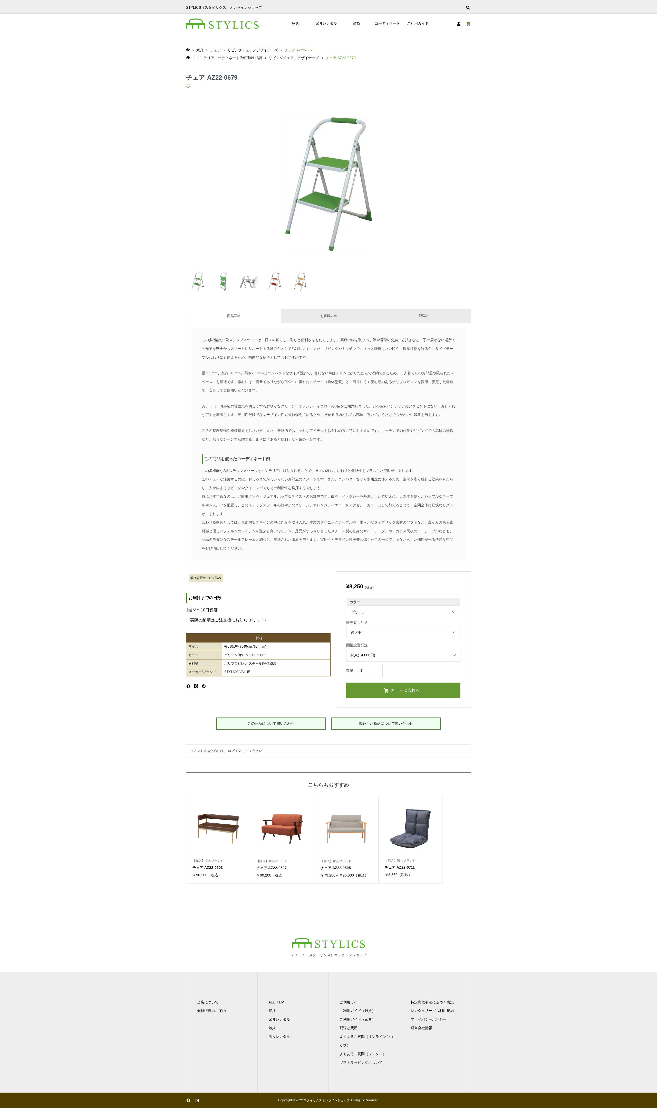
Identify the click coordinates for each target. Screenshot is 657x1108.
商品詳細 (233, 316)
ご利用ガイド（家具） (357, 1019)
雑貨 (356, 23)
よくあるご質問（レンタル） (363, 1054)
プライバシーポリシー (429, 1019)
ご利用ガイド (418, 23)
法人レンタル (279, 1037)
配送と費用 (349, 1028)
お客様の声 (328, 316)
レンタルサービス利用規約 (432, 1011)
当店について (208, 1002)
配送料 (424, 316)
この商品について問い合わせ (271, 723)
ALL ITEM (276, 1002)
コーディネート (387, 23)
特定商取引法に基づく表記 (432, 1002)
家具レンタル (326, 23)
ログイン (234, 751)
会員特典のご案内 (211, 1011)
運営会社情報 (421, 1028)
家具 (295, 23)
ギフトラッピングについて (361, 1062)
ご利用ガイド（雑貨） (357, 1011)
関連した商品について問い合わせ (386, 723)
